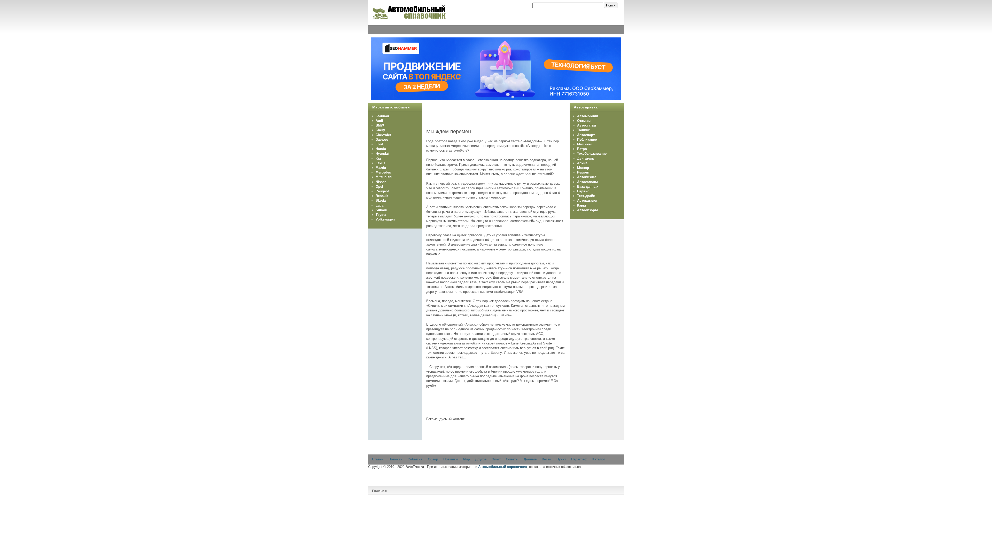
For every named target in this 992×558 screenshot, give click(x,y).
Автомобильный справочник (502, 467)
